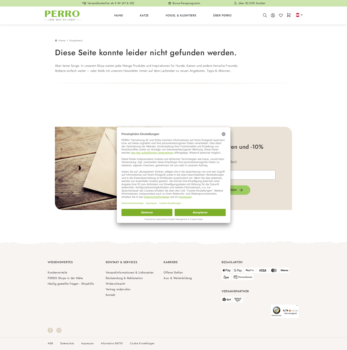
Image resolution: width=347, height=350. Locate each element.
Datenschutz (67, 343)
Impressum (87, 343)
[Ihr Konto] (273, 15)
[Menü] (297, 306)
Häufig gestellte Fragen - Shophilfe (71, 284)
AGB (50, 343)
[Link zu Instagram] (58, 330)
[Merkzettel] (281, 15)
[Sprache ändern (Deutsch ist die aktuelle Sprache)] (299, 15)
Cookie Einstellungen (142, 343)
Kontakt (110, 295)
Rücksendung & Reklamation (124, 278)
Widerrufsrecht (115, 284)
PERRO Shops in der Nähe (65, 278)
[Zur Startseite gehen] (62, 15)
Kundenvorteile (57, 272)
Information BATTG (112, 343)
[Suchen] (265, 15)
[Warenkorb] (289, 15)
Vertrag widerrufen (118, 289)
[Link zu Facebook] (50, 330)
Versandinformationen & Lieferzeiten (130, 272)
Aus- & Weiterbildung (178, 278)
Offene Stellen (173, 272)
